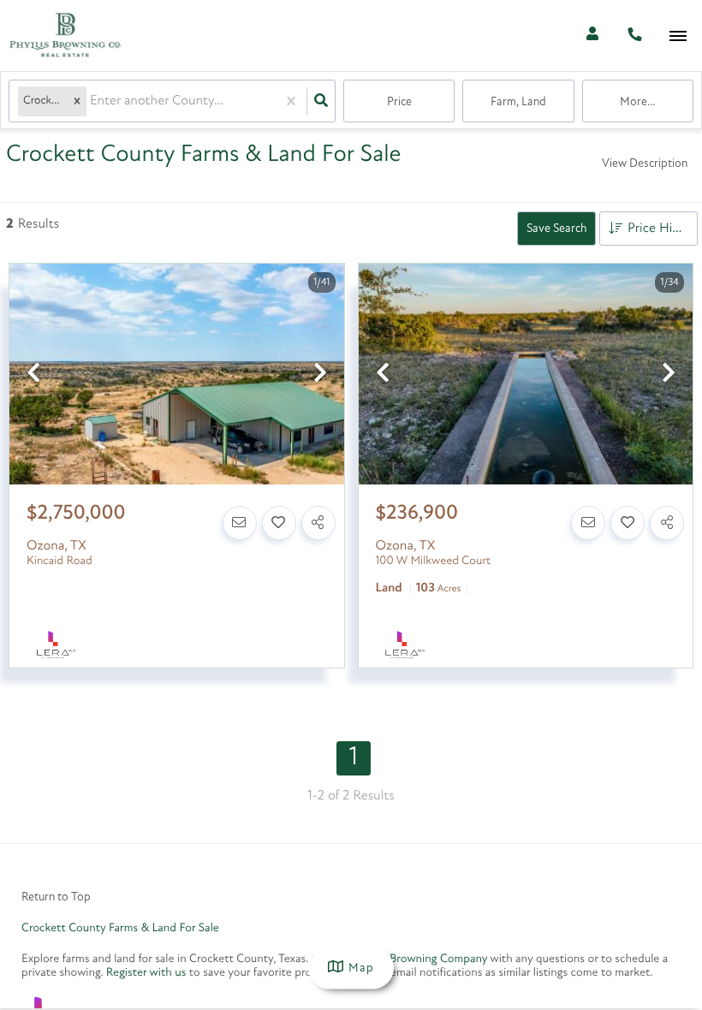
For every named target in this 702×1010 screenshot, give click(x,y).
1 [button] (353, 758)
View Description (644, 163)
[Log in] (592, 35)
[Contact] (240, 523)
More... (637, 102)
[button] (77, 101)
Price (399, 102)
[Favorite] (279, 523)
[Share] (318, 523)
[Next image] (320, 375)
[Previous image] (33, 375)
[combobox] (91, 101)
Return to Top (56, 897)
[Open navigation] (677, 36)
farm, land (518, 102)
